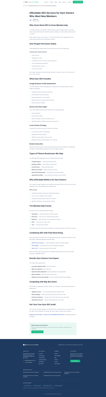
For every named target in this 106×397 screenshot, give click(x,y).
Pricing (51, 2)
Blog (60, 2)
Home (24, 5)
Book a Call (34, 248)
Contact (69, 2)
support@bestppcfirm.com (30, 360)
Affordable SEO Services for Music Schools (52, 372)
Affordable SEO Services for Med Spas (31, 372)
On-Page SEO (41, 355)
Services (46, 2)
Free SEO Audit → (75, 361)
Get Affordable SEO (27, 385)
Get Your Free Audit (37, 331)
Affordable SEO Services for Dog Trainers (52, 375)
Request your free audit (35, 314)
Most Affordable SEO (58, 385)
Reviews (64, 2)
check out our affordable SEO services (54, 314)
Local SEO (41, 353)
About (55, 2)
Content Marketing (42, 359)
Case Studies (35, 245)
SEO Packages (57, 355)
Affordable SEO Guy (37, 385)
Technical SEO (42, 357)
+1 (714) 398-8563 (28, 362)
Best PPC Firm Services (38, 243)
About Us (56, 353)
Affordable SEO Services (47, 385)
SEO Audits (41, 363)
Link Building (41, 361)
